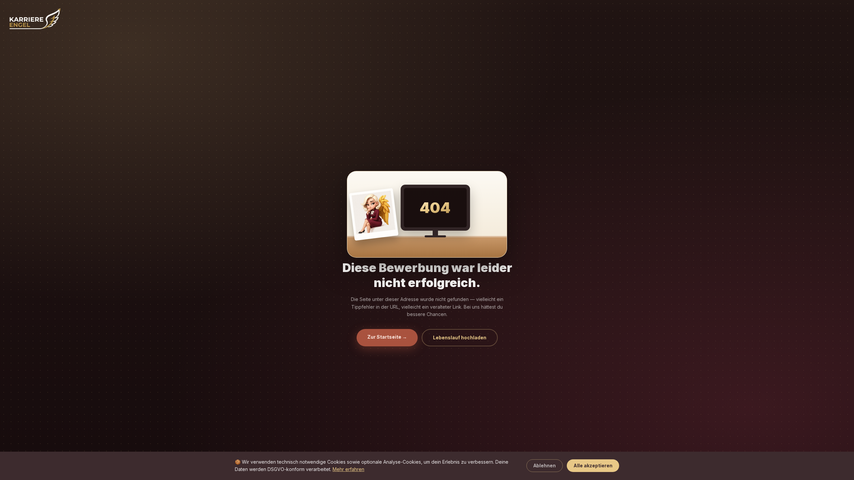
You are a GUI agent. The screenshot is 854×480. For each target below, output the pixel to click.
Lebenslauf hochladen (459, 337)
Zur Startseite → (387, 337)
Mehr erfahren (348, 469)
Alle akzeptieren (592, 465)
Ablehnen (544, 465)
